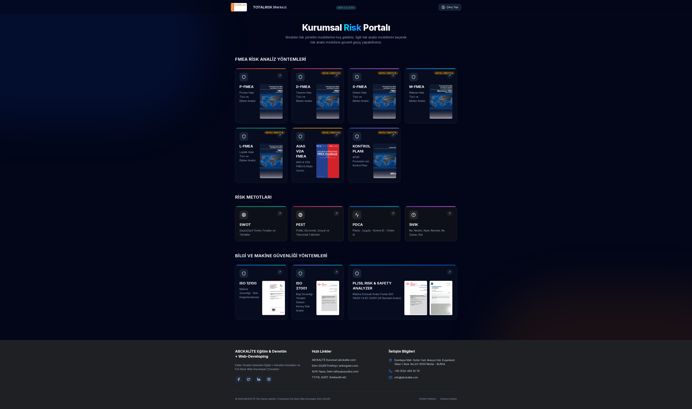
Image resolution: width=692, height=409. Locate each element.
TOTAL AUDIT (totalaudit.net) (329, 377)
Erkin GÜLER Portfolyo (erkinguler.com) (335, 365)
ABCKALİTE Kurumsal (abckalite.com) (334, 359)
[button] (261, 95)
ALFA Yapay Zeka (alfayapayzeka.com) (335, 371)
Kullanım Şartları (448, 398)
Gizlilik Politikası (427, 398)
